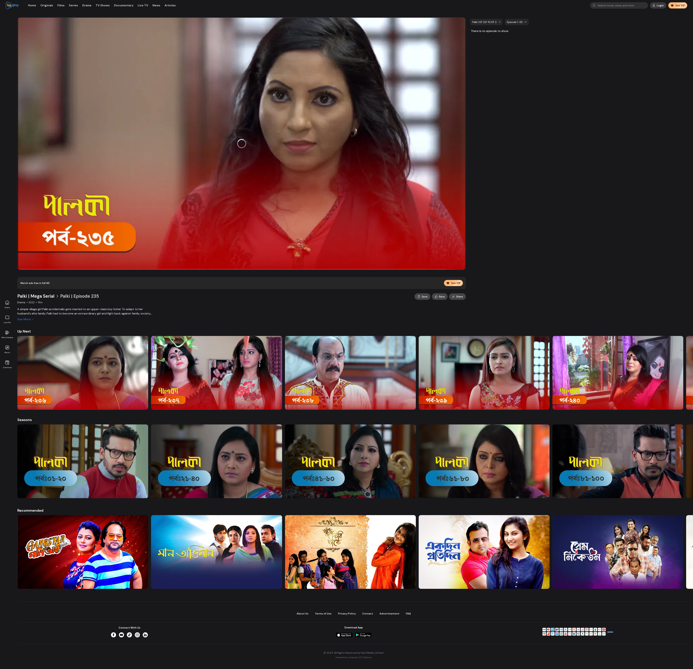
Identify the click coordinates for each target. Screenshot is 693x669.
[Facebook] (113, 634)
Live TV (143, 5)
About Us (302, 613)
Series (73, 5)
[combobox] (486, 22)
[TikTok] (129, 634)
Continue (7, 367)
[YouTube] (121, 634)
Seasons (24, 419)
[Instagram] (137, 634)
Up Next (24, 331)
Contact (367, 613)
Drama (86, 5)
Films (61, 5)
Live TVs (7, 322)
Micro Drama (7, 337)
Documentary (123, 5)
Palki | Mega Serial (36, 296)
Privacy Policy (347, 613)
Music (7, 352)
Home (7, 307)
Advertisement (389, 613)
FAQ (408, 613)
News (156, 5)
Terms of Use (323, 613)
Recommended (30, 510)
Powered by (354, 657)
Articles (170, 5)
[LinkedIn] (145, 634)
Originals (46, 5)
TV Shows (103, 5)
